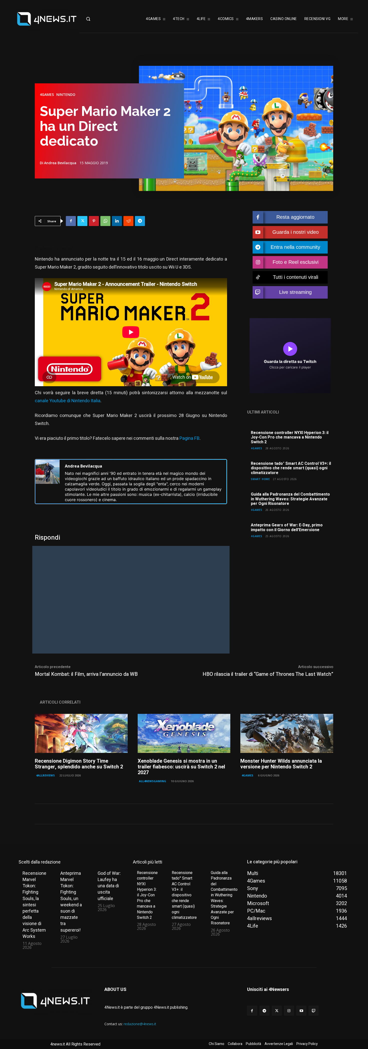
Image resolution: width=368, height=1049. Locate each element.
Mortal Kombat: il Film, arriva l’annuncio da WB (86, 674)
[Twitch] (313, 1010)
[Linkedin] (117, 221)
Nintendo (65, 94)
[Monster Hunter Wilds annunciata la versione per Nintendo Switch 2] (286, 733)
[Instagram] (289, 1010)
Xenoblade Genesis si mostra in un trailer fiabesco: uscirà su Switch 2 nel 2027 (181, 766)
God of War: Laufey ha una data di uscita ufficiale (109, 886)
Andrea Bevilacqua (60, 163)
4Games (47, 94)
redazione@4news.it (140, 1023)
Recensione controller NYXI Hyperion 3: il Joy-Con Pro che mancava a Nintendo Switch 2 (289, 437)
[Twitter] (82, 221)
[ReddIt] (128, 221)
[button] (98, 18)
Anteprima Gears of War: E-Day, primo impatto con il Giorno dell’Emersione (287, 527)
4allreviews (45, 775)
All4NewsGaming (152, 781)
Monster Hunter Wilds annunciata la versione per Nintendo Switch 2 (281, 763)
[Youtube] (301, 1010)
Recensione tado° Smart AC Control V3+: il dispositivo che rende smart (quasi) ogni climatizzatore (291, 468)
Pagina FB (189, 438)
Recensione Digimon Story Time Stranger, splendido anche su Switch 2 (79, 763)
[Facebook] (71, 221)
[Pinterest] (94, 221)
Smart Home (260, 479)
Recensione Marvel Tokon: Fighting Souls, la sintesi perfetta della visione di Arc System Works (34, 905)
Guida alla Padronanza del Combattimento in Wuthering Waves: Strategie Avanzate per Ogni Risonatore (290, 499)
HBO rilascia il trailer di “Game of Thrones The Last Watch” (268, 674)
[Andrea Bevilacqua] (48, 481)
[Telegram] (140, 221)
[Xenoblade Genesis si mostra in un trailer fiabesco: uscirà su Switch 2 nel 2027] (184, 733)
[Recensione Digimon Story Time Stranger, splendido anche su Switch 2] (81, 733)
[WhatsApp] (105, 221)
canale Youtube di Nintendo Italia (67, 400)
